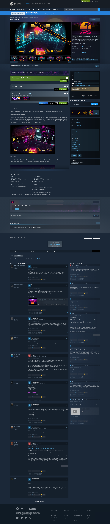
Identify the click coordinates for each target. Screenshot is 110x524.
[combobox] (81, 9)
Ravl (15, 478)
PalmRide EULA (75, 89)
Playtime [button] (48, 251)
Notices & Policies (78, 515)
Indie (77, 59)
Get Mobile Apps (90, 513)
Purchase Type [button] (23, 251)
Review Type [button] (13, 251)
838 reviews (16, 357)
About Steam (54, 510)
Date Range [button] (40, 251)
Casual (80, 59)
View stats (74, 142)
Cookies (75, 517)
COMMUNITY (34, 4)
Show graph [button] (95, 251)
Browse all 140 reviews (39, 501)
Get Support (89, 515)
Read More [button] (64, 465)
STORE (28, 4)
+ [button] (97, 59)
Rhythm (94, 59)
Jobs (65, 513)
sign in (91, 1)
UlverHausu (16, 442)
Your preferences (96, 238)
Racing (73, 59)
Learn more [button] (94, 104)
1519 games (16, 356)
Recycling (66, 517)
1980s (87, 59)
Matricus (16, 404)
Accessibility (76, 513)
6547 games (16, 444)
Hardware (66, 515)
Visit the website (75, 129)
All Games (12, 17)
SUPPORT (47, 4)
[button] (13, 9)
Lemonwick (16, 381)
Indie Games (18, 17)
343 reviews (16, 383)
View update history (76, 144)
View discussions (75, 148)
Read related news (76, 146)
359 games (16, 428)
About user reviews (88, 238)
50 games (16, 267)
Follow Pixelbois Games (23, 205)
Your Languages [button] (17, 255)
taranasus (16, 317)
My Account (89, 517)
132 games (16, 405)
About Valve (66, 510)
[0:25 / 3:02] (40, 38)
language (96, 1)
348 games (16, 319)
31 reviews (16, 479)
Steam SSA (53, 513)
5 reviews (16, 406)
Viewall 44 (96, 113)
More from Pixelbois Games (24, 202)
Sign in (12, 65)
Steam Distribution (55, 517)
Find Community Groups (77, 150)
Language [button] (32, 251)
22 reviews (16, 320)
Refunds (75, 520)
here (34, 227)
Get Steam (89, 510)
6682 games (16, 286)
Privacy (75, 510)
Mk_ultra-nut (17, 426)
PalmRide (79, 125)
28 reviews (16, 339)
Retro (84, 59)
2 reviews (16, 429)
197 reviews (16, 445)
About (41, 4)
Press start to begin (18, 284)
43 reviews (16, 268)
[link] (53, 103)
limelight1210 (17, 354)
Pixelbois (84, 51)
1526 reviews (16, 287)
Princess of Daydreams (19, 265)
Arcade (90, 59)
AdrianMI (16, 337)
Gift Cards (53, 520)
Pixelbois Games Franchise (27, 17)
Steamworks (53, 515)
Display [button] (54, 251)
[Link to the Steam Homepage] (15, 5)
